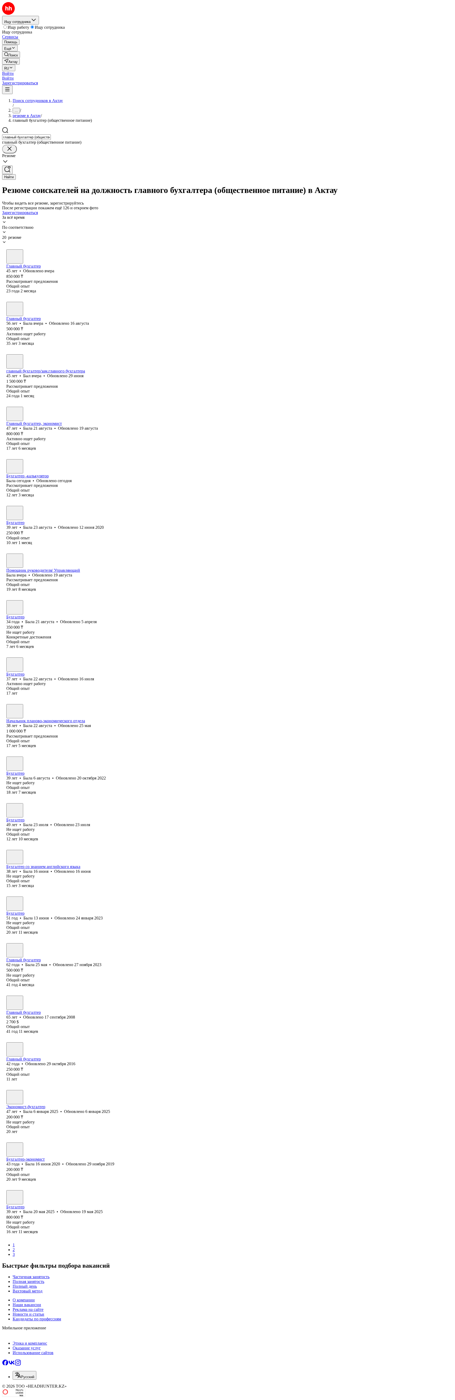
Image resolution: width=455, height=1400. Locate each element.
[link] (11, 54)
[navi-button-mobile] (7, 89)
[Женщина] (14, 256)
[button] (8, 73)
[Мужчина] (14, 361)
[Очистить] (9, 149)
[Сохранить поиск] (7, 170)
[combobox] (26, 137)
